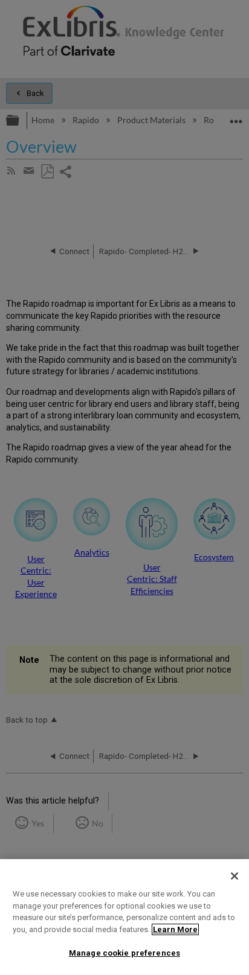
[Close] (234, 876)
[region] (124, 917)
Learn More (175, 929)
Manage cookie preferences (124, 952)
